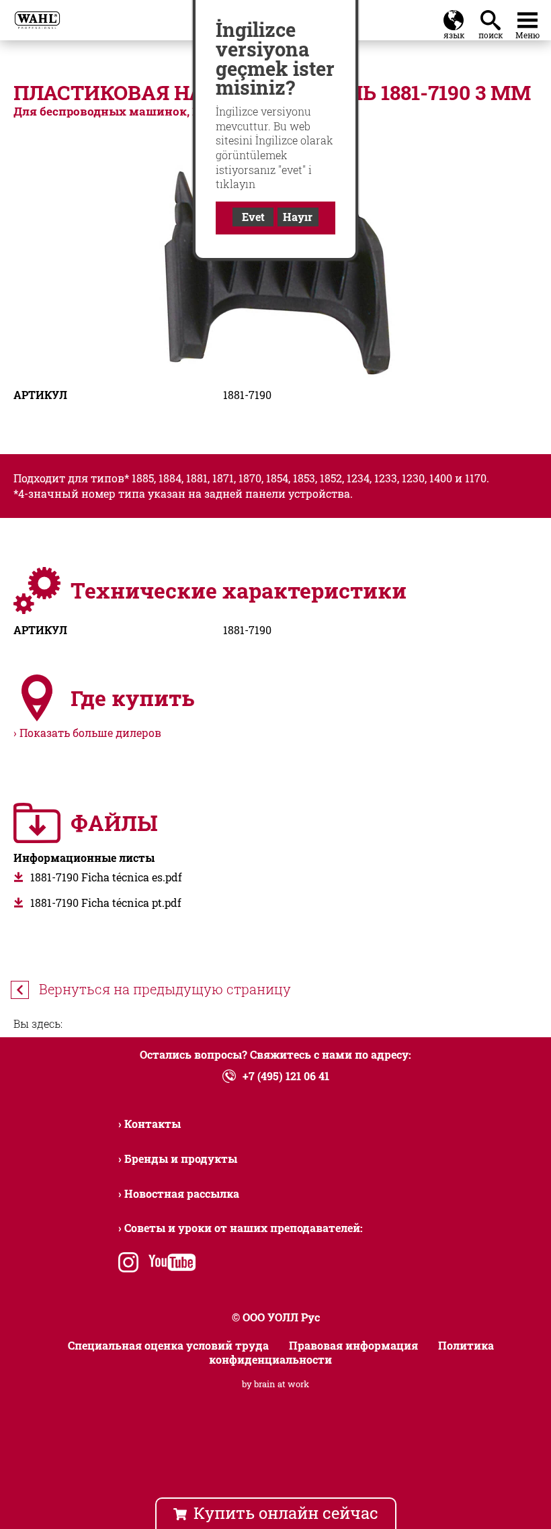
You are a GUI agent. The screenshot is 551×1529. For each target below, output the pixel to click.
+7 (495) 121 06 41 (286, 1076)
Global (453, 17)
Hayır (297, 217)
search (493, 17)
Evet (253, 217)
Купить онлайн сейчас (286, 1513)
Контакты (152, 1124)
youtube (169, 1264)
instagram (128, 1264)
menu (527, 17)
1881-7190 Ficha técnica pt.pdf (105, 902)
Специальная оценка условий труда (168, 1345)
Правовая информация (353, 1345)
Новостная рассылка (181, 1193)
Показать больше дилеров (90, 733)
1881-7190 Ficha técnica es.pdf (106, 877)
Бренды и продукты (180, 1158)
